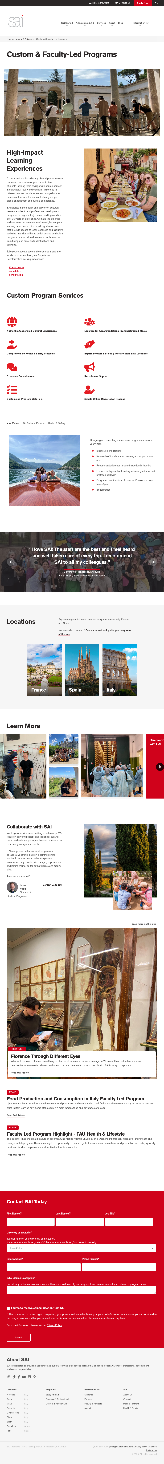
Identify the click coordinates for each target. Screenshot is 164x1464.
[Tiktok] (14, 1377)
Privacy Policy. (54, 1325)
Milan (9, 1403)
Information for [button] (140, 23)
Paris (9, 1430)
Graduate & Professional (57, 1399)
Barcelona (11, 1426)
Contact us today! (52, 884)
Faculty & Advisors (24, 39)
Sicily (9, 1421)
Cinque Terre (13, 1412)
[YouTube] (24, 1377)
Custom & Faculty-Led (56, 1403)
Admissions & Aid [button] (85, 23)
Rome (9, 1399)
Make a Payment (131, 1403)
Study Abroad (52, 1394)
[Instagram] (9, 1377)
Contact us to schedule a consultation (16, 271)
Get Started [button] (67, 23)
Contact (127, 1399)
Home (10, 39)
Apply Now (143, 3)
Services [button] (101, 23)
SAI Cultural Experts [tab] (33, 423)
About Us (127, 1394)
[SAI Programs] (15, 21)
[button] (160, 767)
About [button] (112, 23)
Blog (120, 23)
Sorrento (11, 1408)
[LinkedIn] (29, 1377)
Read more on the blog (143, 924)
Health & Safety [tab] (56, 423)
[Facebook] (19, 1377)
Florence (11, 1394)
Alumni (87, 1408)
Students (88, 1394)
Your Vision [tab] (13, 423)
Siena (9, 1417)
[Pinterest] (34, 1377)
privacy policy (141, 1446)
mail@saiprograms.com (121, 1446)
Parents (88, 1399)
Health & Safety (130, 1408)
